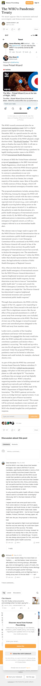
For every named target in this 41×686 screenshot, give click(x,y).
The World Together (21, 141)
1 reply (10, 548)
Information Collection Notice (27, 660)
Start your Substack (15, 677)
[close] (35, 614)
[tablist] (10, 444)
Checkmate (6, 598)
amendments (14, 162)
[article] (20, 603)
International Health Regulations (19, 155)
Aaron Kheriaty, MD (12, 22)
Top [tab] (4, 593)
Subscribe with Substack (22, 654)
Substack (11, 682)
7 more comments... (8, 583)
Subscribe (29, 3)
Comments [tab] (6, 444)
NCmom (9, 555)
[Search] (37, 593)
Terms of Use (31, 658)
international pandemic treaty (13, 128)
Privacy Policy (22, 662)
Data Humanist (11, 463)
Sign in (37, 3)
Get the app (30, 677)
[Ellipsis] (38, 462)
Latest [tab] (9, 593)
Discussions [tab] (17, 593)
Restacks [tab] (15, 444)
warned (16, 336)
